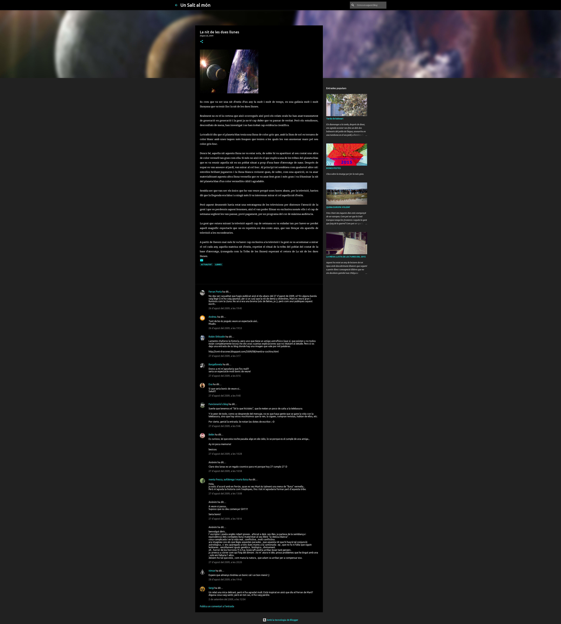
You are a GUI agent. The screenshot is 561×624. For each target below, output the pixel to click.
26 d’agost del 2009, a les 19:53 (225, 328)
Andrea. (213, 316)
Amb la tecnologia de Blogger (282, 620)
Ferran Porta (215, 291)
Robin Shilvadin (217, 336)
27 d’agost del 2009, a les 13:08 (225, 493)
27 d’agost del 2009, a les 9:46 (225, 426)
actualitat (206, 264)
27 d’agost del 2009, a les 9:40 (225, 395)
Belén (211, 434)
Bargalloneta (215, 364)
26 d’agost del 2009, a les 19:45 (225, 308)
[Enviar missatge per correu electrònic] (201, 261)
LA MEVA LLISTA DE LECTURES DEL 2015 (346, 257)
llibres (218, 264)
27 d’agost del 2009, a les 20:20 (225, 562)
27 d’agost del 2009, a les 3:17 (225, 356)
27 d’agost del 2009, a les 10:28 (225, 453)
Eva (210, 384)
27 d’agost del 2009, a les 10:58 (225, 471)
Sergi (211, 588)
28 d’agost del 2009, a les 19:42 (225, 579)
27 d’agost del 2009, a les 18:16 (225, 518)
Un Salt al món (195, 5)
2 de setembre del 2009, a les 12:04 (227, 599)
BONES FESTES (333, 168)
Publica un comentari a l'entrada (217, 606)
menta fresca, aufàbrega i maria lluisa (229, 479)
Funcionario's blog (218, 404)
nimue (212, 570)
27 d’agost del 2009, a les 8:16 (225, 375)
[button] (201, 42)
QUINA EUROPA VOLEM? (338, 207)
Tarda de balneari (334, 118)
